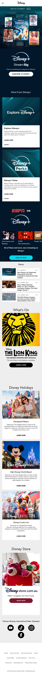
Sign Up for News (14, 653)
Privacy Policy (8, 663)
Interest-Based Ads (18, 663)
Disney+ (6, 653)
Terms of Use (31, 658)
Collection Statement (21, 658)
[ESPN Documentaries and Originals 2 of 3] (25, 235)
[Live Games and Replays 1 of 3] (9, 235)
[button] (2, 3)
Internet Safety (10, 658)
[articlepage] (9, 288)
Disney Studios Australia (31, 663)
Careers (36, 653)
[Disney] (21, 3)
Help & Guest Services (26, 653)
